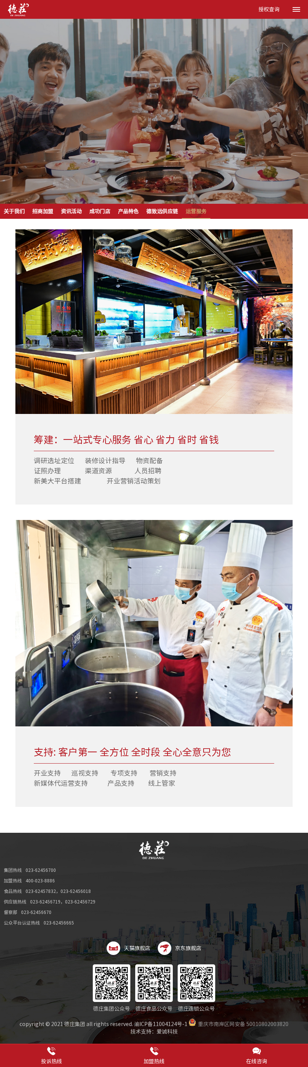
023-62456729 (80, 901)
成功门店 (99, 211)
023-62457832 (41, 891)
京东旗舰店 (188, 948)
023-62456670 (36, 912)
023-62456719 (45, 901)
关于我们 (14, 211)
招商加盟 (42, 211)
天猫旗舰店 (137, 948)
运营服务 (196, 211)
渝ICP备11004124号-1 (160, 1024)
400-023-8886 (40, 880)
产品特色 (128, 211)
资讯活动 (71, 211)
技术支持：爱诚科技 (154, 1031)
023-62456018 (75, 891)
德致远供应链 (162, 211)
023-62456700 (41, 870)
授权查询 (268, 9)
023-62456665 (59, 922)
